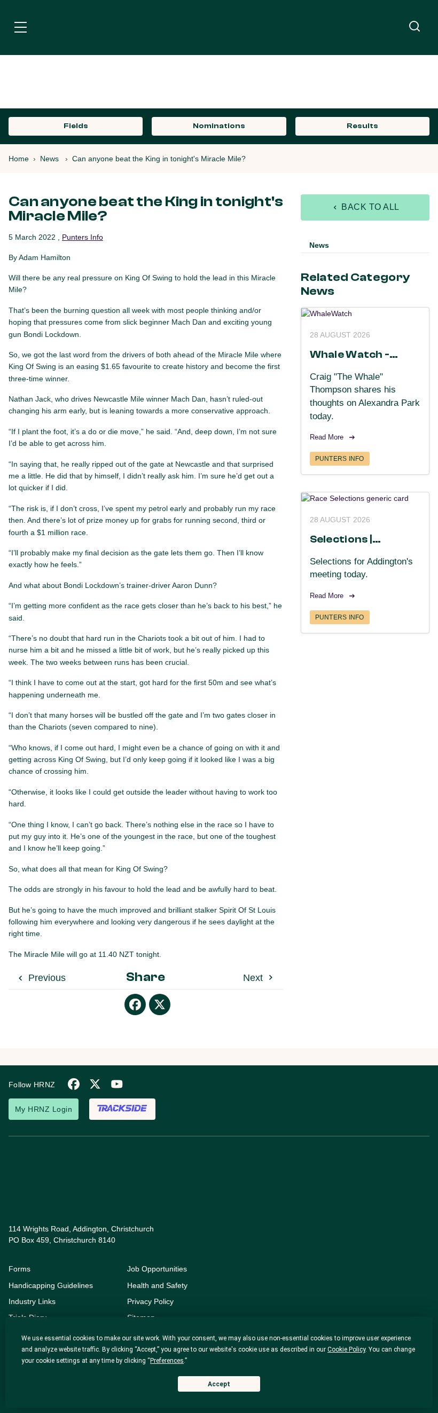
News (49, 158)
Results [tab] (362, 126)
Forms (19, 1269)
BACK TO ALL (369, 206)
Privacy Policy (150, 1301)
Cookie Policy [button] (346, 1349)
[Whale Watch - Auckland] (365, 313)
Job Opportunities (157, 1269)
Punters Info (82, 237)
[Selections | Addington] (365, 498)
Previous (46, 977)
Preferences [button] (167, 1360)
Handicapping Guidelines (51, 1285)
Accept (219, 1384)
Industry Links (32, 1301)
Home (19, 158)
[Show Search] (414, 27)
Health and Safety (157, 1285)
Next (254, 977)
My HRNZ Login (43, 1109)
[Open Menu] (21, 28)
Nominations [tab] (219, 126)
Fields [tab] (76, 126)
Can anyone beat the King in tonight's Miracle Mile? (159, 158)
